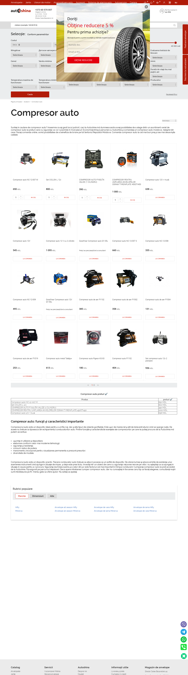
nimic (153, 61)
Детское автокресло (48, 50)
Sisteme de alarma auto (100, 2)
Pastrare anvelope (185, 39)
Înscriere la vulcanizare (185, 70)
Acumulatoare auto (63, 2)
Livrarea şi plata (117, 671)
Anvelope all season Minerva (67, 511)
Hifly (17, 507)
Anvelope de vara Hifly (104, 507)
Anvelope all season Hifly (66, 507)
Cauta (30, 94)
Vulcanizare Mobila (52, 671)
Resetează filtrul (171, 94)
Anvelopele (16, 2)
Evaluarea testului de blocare (160, 51)
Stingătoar (15, 50)
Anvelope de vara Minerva (145, 511)
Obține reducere (83, 60)
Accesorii (80, 2)
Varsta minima (45, 61)
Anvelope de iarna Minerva (106, 511)
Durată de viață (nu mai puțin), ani (161, 70)
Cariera (133, 2)
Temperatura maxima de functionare (22, 81)
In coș (33, 197)
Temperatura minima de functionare (50, 81)
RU (176, 3)
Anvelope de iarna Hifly (143, 507)
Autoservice (121, 2)
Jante (28, 2)
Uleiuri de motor (42, 2)
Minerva (18, 511)
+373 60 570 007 (44, 13)
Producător (156, 80)
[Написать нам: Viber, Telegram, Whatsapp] (184, 656)
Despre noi (82, 671)
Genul (13, 61)
